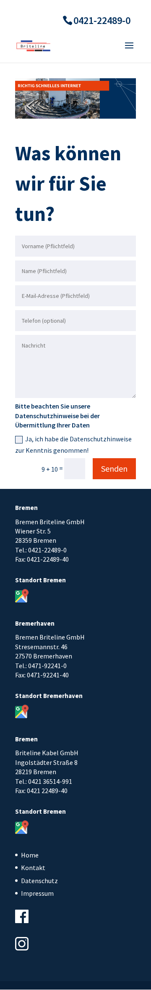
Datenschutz (39, 880)
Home (30, 855)
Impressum (37, 893)
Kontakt (33, 867)
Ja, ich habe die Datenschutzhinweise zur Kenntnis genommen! (73, 444)
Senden (114, 468)
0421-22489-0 (101, 20)
